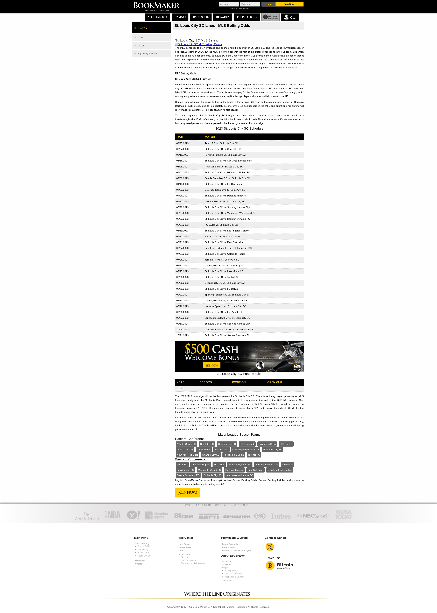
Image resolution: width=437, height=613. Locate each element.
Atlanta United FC (186, 444)
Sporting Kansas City (266, 464)
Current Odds (143, 546)
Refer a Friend (229, 547)
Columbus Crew (267, 444)
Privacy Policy (230, 570)
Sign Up (184, 557)
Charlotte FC (207, 444)
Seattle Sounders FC (188, 475)
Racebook (201, 17)
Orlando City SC (211, 454)
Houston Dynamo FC (239, 464)
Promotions (247, 17)
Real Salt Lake (255, 470)
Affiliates (226, 564)
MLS (182, 47)
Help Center (184, 544)
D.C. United (286, 444)
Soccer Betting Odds (244, 480)
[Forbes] (281, 519)
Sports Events (143, 556)
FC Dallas (219, 464)
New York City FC (272, 449)
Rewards (222, 17)
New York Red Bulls (187, 454)
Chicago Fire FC (227, 444)
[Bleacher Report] (156, 519)
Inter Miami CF (185, 449)
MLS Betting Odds (185, 73)
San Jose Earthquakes (279, 470)
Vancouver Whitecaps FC (239, 475)
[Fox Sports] (259, 519)
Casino (180, 17)
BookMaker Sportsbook (199, 480)
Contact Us (184, 550)
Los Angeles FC (185, 470)
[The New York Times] (87, 519)
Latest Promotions (231, 544)
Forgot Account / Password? (194, 563)
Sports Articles (144, 552)
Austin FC (182, 464)
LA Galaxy (287, 464)
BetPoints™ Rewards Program (237, 550)
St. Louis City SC (212, 475)
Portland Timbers (234, 470)
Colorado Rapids (201, 464)
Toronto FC (254, 454)
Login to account (188, 560)
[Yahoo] (133, 519)
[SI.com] (183, 519)
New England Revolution (245, 449)
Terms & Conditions (233, 574)
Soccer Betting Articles (272, 480)
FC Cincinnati (247, 444)
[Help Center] (290, 17)
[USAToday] (344, 519)
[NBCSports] (312, 519)
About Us (226, 561)
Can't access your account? (239, 8)
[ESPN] (209, 519)
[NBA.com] (112, 519)
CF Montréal (203, 449)
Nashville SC (221, 449)
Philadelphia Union (234, 454)
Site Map (226, 580)
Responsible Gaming (234, 577)
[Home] (159, 5)
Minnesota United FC (209, 470)
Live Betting (142, 549)
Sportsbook (157, 17)
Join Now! (187, 492)
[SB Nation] (237, 519)
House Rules (185, 547)
